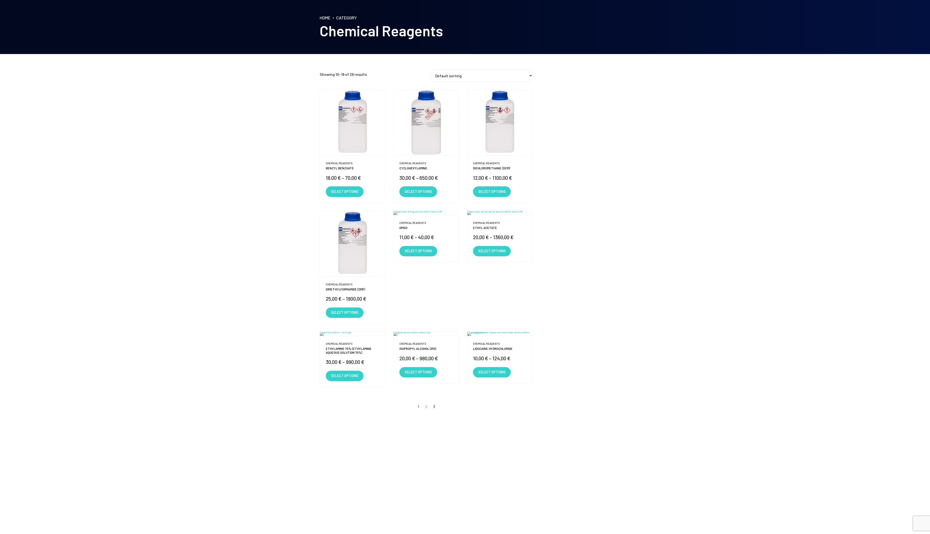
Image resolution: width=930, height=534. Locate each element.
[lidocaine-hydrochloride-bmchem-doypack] (500, 334)
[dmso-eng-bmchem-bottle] (426, 213)
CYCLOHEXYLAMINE (413, 168)
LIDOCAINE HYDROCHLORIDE (492, 349)
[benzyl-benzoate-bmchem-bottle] (352, 123)
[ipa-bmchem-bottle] (426, 334)
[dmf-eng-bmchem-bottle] (352, 244)
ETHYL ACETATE (485, 228)
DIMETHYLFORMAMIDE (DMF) (345, 289)
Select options (344, 191)
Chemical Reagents (339, 163)
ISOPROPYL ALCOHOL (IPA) (417, 349)
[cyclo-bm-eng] (426, 123)
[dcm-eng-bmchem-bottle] (500, 123)
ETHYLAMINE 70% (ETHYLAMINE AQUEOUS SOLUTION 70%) (349, 350)
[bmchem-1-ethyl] (352, 334)
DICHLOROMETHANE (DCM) (491, 168)
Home (325, 17)
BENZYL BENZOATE (340, 168)
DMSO (403, 228)
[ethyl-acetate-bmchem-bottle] (500, 213)
